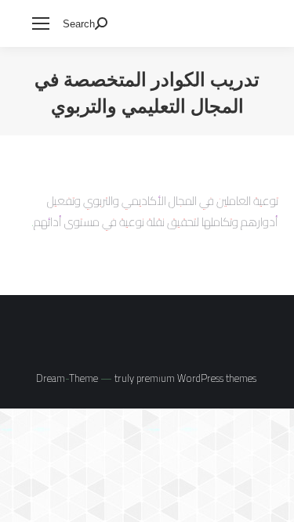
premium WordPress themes (196, 378)
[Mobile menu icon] (41, 23)
